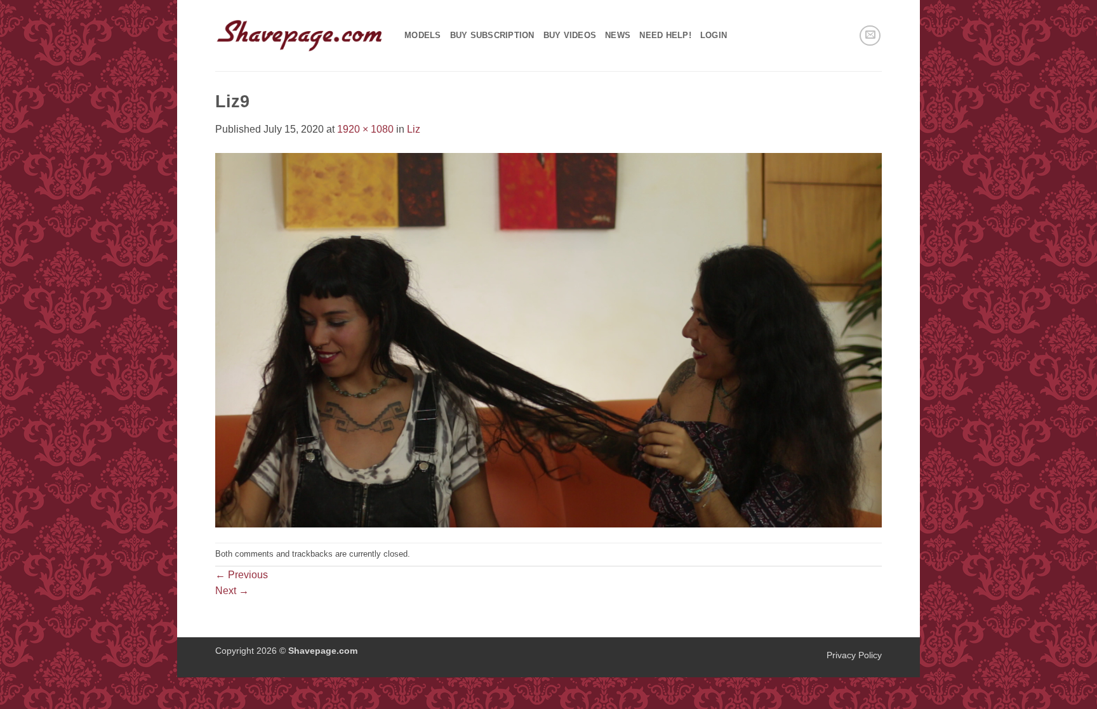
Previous (241, 574)
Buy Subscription (492, 35)
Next (232, 590)
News (617, 35)
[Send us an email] (870, 35)
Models (422, 35)
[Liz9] (548, 339)
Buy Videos (570, 35)
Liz (413, 129)
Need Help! (665, 35)
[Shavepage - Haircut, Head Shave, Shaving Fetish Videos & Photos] (300, 35)
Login (713, 35)
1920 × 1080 (365, 129)
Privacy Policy (854, 655)
